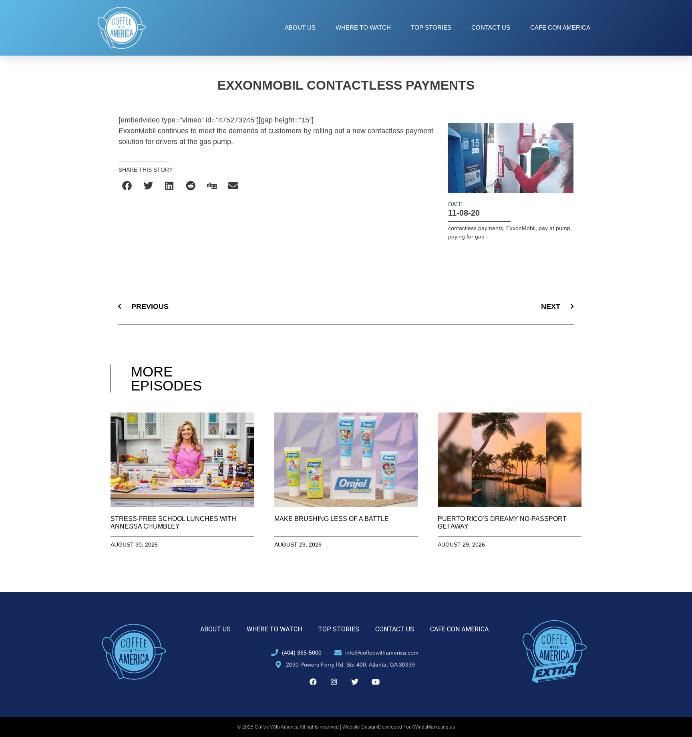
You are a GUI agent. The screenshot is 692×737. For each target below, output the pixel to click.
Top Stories (431, 27)
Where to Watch (363, 27)
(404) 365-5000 (302, 652)
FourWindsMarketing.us (429, 727)
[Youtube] (375, 682)
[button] (127, 185)
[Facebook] (313, 682)
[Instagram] (334, 682)
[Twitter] (355, 682)
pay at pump (554, 228)
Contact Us (490, 27)
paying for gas (466, 236)
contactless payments (475, 228)
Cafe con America (560, 27)
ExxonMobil (520, 228)
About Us (300, 27)
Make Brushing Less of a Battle (331, 518)
